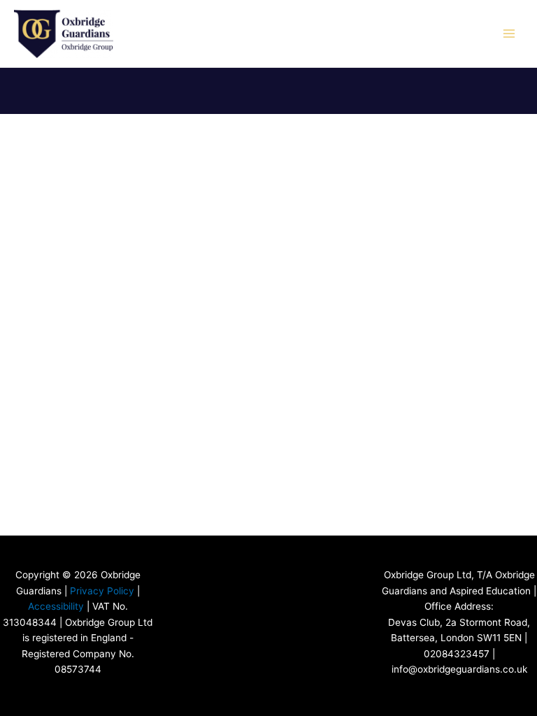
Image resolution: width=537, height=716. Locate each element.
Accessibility (56, 606)
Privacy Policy (102, 590)
